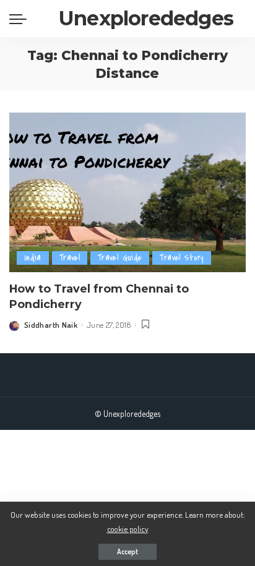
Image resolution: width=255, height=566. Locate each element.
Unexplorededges (146, 18)
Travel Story (181, 258)
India (32, 258)
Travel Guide (120, 258)
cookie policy (128, 528)
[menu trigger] (21, 18)
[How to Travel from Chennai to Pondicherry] (127, 192)
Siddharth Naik (50, 325)
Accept (127, 551)
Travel (69, 258)
